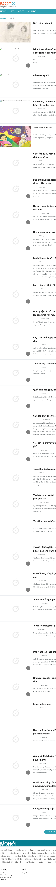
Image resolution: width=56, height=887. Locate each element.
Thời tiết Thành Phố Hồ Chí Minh (11, 859)
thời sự (3, 853)
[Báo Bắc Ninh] (35, 708)
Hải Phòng (28, 859)
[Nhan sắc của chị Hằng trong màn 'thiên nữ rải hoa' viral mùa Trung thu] (15, 686)
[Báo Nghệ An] (35, 345)
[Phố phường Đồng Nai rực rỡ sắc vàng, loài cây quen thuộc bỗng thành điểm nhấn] (15, 188)
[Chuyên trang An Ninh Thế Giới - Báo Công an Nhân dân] (34, 473)
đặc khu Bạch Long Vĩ (43, 850)
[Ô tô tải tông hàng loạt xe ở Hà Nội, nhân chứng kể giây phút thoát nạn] (15, 582)
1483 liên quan (44, 318)
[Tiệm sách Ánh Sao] (15, 136)
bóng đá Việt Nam (7, 850)
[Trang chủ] (8, 4)
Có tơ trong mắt (41, 75)
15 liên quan (41, 554)
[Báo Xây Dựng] (36, 502)
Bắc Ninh (18, 862)
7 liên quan (42, 763)
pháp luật (41, 862)
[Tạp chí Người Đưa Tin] (35, 187)
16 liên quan (41, 109)
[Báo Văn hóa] (35, 236)
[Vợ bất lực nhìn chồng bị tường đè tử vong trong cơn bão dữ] (15, 530)
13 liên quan (43, 655)
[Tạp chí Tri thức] (34, 629)
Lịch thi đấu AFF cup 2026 (47, 856)
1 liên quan (42, 161)
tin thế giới (37, 859)
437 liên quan (44, 789)
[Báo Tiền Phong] (35, 367)
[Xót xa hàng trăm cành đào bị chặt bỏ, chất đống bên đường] (15, 372)
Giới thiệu (3, 873)
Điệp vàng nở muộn (43, 23)
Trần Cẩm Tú (32, 856)
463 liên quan (45, 502)
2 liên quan (41, 473)
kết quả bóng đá (6, 856)
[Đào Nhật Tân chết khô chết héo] (15, 660)
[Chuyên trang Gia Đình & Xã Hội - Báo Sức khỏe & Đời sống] (35, 319)
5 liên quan (42, 187)
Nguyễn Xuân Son (21, 850)
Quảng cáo (3, 879)
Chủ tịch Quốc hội (7, 862)
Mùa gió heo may (42, 704)
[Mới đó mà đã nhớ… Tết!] (15, 267)
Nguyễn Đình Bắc (20, 856)
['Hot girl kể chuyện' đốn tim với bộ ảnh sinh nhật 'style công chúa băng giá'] (15, 451)
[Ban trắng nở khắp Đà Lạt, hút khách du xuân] (15, 294)
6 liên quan (43, 345)
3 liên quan (41, 56)
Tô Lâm (31, 850)
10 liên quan (46, 419)
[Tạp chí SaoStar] (36, 737)
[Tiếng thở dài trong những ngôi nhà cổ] (15, 478)
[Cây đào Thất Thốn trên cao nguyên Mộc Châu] (15, 424)
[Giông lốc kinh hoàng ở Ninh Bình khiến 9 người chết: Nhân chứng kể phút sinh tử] (15, 765)
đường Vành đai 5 (29, 862)
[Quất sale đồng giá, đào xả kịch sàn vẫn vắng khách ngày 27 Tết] (15, 398)
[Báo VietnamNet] (35, 161)
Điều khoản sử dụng (6, 875)
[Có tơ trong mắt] (15, 84)
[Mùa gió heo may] (15, 713)
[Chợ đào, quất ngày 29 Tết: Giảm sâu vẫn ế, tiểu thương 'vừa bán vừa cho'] (15, 346)
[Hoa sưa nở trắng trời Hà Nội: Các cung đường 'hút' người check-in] (15, 241)
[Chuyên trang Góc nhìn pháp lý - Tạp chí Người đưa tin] (35, 56)
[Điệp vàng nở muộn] (15, 32)
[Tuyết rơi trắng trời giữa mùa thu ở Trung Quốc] (15, 634)
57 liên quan (43, 737)
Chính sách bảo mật (5, 877)
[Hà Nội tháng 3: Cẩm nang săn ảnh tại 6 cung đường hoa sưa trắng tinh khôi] (15, 215)
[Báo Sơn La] (37, 420)
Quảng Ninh (25, 853)
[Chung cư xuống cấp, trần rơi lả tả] (15, 817)
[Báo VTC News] (36, 525)
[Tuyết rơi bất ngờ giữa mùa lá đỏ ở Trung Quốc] (15, 608)
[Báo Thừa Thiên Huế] (35, 27)
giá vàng (49, 862)
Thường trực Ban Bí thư (39, 853)
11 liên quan (45, 213)
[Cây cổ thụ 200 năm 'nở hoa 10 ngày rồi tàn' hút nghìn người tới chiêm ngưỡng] (15, 162)
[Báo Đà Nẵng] (36, 79)
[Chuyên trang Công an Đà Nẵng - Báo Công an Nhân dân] (35, 262)
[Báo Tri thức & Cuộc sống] (36, 289)
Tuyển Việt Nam (14, 853)
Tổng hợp (24, 873)
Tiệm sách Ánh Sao (42, 128)
